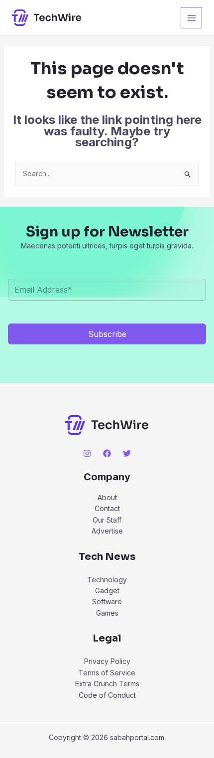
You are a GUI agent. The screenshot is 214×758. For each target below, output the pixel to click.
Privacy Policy (107, 661)
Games (107, 613)
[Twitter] (127, 453)
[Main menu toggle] (191, 17)
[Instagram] (87, 453)
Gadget (107, 590)
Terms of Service (107, 672)
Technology (107, 579)
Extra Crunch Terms (107, 683)
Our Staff (107, 520)
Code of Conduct (107, 695)
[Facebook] (107, 453)
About (107, 497)
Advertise (107, 531)
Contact (107, 508)
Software (107, 601)
